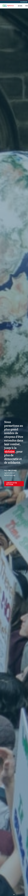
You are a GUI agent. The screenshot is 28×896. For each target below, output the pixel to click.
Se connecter (23, 2)
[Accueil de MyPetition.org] (8, 5)
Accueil (20, 6)
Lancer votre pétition (11, 483)
